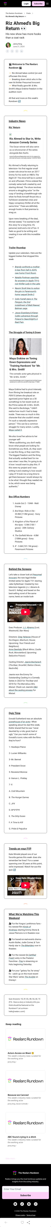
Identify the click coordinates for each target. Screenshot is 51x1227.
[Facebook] (29, 1204)
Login (26, 4)
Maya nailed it (15, 430)
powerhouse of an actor (19, 722)
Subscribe (38, 4)
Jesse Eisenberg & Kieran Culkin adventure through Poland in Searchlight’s (26, 316)
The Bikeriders (27, 945)
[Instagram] (36, 1204)
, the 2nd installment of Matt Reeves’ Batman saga (27, 305)
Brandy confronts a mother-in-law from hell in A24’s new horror (27, 270)
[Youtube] (15, 1204)
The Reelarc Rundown (14, 13)
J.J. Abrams (29, 627)
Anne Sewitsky (15, 649)
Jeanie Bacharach (33, 662)
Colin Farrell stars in (24, 299)
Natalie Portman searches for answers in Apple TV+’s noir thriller (27, 280)
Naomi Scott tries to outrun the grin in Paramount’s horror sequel (27, 291)
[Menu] (47, 3)
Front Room (30, 273)
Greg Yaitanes (24, 637)
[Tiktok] (22, 1204)
